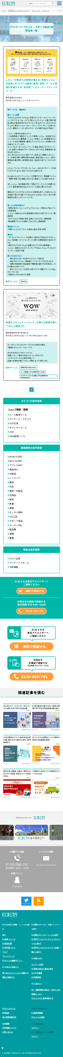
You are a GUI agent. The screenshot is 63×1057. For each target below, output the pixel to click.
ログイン (35, 1028)
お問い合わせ (7, 1032)
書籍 (11, 508)
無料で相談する (35, 591)
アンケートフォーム (19, 562)
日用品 (12, 495)
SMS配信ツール (17, 436)
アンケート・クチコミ (40, 11)
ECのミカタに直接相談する (42, 998)
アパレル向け (16, 465)
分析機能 (13, 566)
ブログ (5, 952)
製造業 (12, 529)
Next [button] (52, 830)
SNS (11, 431)
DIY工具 (13, 516)
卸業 (11, 533)
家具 (11, 499)
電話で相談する (8, 977)
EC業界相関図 (37, 1013)
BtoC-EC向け (15, 460)
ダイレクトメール (18, 427)
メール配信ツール (18, 414)
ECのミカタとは (8, 1009)
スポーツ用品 (16, 520)
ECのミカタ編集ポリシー (12, 961)
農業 (11, 538)
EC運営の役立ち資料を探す (42, 969)
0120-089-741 (35, 611)
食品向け (13, 469)
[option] (31, 832)
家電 (11, 503)
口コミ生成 (14, 558)
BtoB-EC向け (16, 456)
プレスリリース (8, 956)
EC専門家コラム (8, 948)
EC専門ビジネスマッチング (19, 11)
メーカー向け (16, 525)
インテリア (14, 478)
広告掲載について (9, 1028)
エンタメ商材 (16, 512)
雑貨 (11, 482)
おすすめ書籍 (37, 973)
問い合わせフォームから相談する (15, 973)
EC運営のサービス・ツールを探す (45, 935)
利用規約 (5, 1013)
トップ (3, 11)
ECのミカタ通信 (38, 1017)
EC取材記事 (7, 944)
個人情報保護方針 (9, 1017)
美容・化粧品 (16, 490)
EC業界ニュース (8, 939)
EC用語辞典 (36, 977)
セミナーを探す (38, 965)
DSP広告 (13, 423)
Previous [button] (11, 830)
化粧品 (12, 473)
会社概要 (5, 1024)
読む (4, 935)
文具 (11, 486)
